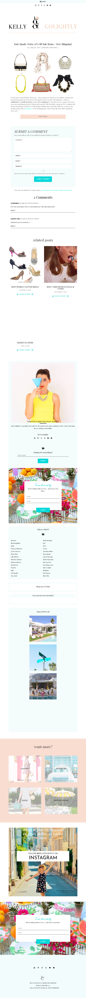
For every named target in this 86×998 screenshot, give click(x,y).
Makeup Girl (15, 219)
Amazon (13, 540)
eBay (12, 546)
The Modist (14, 573)
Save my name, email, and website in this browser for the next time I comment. (39, 173)
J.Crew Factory (15, 551)
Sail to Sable (47, 568)
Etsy (44, 546)
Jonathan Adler (48, 551)
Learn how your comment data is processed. (56, 190)
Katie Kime (14, 554)
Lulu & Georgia (48, 557)
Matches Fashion (16, 559)
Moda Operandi (48, 559)
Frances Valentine (16, 548)
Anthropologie (47, 540)
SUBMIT (43, 461)
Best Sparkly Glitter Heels (25, 287)
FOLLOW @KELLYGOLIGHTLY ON (43, 853)
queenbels (15, 203)
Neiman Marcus (16, 562)
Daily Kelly (45, 47)
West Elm (46, 576)
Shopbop (46, 570)
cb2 (44, 543)
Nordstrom (14, 565)
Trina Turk (14, 576)
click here (29, 109)
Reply (13, 210)
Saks (12, 570)
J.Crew (45, 548)
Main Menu (53, 47)
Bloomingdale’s (15, 543)
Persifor (13, 568)
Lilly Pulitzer (15, 557)
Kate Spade (47, 554)
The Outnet (46, 573)
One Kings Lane (48, 565)
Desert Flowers (25, 342)
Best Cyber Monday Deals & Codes (60, 288)
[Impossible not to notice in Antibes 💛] (43, 862)
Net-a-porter (47, 562)
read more (25, 294)
